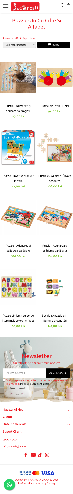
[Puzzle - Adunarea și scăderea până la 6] (18, 217)
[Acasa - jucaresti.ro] (25, 6)
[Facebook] (26, 455)
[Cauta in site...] (63, 5)
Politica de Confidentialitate (34, 384)
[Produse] (6, 7)
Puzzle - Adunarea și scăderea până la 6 (18, 248)
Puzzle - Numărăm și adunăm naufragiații (18, 109)
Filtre (55, 45)
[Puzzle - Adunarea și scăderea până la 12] (55, 217)
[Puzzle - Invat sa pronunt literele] (18, 148)
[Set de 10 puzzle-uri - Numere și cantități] (55, 287)
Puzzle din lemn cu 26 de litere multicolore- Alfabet (18, 318)
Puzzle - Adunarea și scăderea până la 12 (54, 248)
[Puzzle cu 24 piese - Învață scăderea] (55, 148)
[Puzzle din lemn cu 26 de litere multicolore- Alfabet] (18, 287)
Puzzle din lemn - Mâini (55, 106)
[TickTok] (40, 455)
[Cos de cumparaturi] (68, 5)
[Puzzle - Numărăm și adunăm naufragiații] (18, 78)
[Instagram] (47, 455)
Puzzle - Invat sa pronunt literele (18, 178)
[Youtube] (33, 455)
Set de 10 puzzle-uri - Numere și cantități (55, 318)
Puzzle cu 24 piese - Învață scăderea (54, 178)
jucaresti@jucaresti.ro (18, 446)
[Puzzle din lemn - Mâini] (55, 78)
